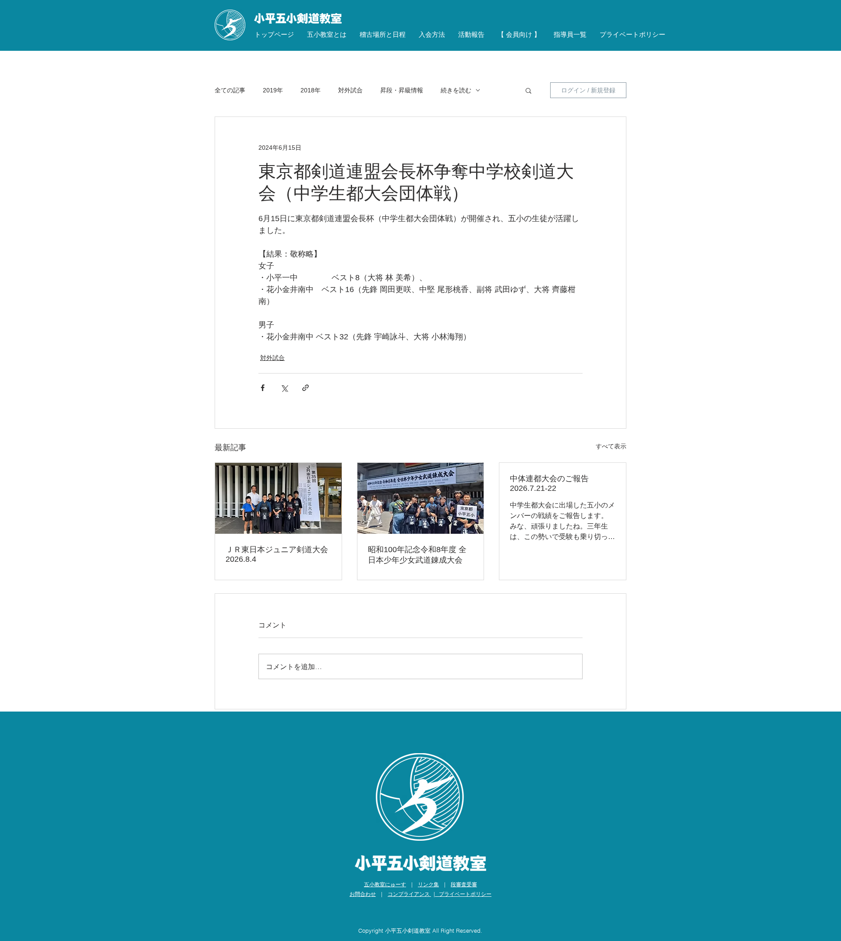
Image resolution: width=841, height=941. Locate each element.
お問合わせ (363, 894)
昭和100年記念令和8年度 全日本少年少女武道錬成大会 (417, 554)
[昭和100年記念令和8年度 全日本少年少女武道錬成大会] (420, 498)
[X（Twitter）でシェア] (284, 388)
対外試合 (350, 90)
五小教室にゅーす (385, 884)
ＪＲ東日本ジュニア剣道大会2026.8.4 (277, 554)
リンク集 (428, 884)
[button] (326, 34)
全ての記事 (230, 90)
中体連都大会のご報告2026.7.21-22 (549, 483)
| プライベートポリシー (462, 894)
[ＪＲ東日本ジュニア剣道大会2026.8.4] (278, 498)
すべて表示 (611, 446)
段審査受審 (464, 884)
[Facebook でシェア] (262, 388)
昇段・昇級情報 (401, 90)
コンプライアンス (409, 894)
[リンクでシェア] (305, 388)
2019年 (273, 90)
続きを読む (456, 90)
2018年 (310, 90)
